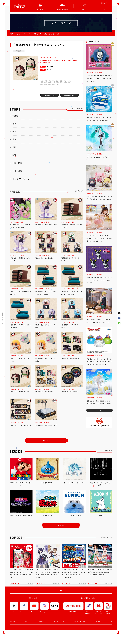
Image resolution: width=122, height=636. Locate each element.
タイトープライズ (23, 34)
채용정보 (42, 621)
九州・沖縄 (17, 171)
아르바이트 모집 (59, 621)
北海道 (15, 116)
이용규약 (97, 621)
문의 (111, 621)
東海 (14, 139)
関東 (14, 131)
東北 (14, 124)
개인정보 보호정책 (79, 621)
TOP (11, 34)
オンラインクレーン (21, 179)
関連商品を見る (69, 95)
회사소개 (27, 621)
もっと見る (46, 440)
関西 (14, 155)
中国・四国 (17, 163)
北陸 (14, 147)
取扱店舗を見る (50, 95)
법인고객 (104, 3)
